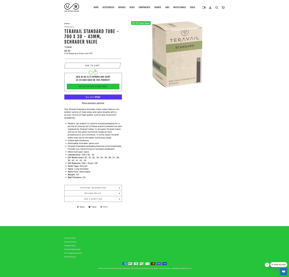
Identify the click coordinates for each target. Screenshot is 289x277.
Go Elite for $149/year (93, 86)
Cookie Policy (70, 246)
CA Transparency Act (73, 253)
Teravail (69, 27)
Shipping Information (93, 188)
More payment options (93, 103)
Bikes (132, 7)
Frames (157, 7)
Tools (192, 7)
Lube (167, 7)
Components (144, 7)
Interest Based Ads (72, 249)
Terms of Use (69, 238)
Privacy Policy (70, 242)
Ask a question (93, 199)
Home (96, 7)
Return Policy (93, 193)
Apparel (122, 7)
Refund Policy (70, 257)
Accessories (108, 7)
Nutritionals (179, 7)
